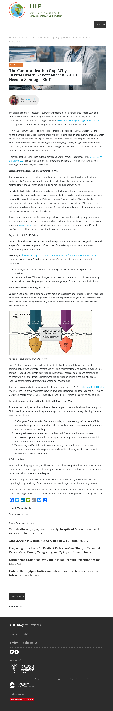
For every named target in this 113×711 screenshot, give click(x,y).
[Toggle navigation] (13, 25)
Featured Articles (23, 37)
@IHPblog (16, 625)
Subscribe (100, 24)
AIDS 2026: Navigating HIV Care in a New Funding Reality (48, 540)
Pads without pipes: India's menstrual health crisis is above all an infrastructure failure (54, 573)
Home (11, 37)
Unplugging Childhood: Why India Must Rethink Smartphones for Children (54, 561)
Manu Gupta (30, 99)
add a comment (17, 596)
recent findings (26, 225)
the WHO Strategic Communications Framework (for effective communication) (59, 255)
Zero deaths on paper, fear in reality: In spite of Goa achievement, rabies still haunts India (54, 531)
